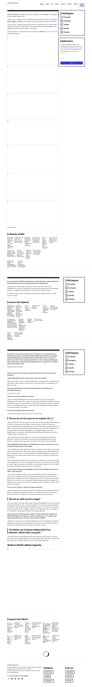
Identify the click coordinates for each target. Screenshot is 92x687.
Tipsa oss (69, 676)
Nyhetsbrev (48, 672)
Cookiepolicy (49, 680)
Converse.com (51, 31)
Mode (57, 4)
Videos (69, 4)
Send (71, 63)
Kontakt (69, 680)
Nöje (47, 4)
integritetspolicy (74, 51)
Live (52, 4)
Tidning (47, 676)
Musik (42, 4)
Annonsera (70, 672)
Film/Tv (63, 4)
